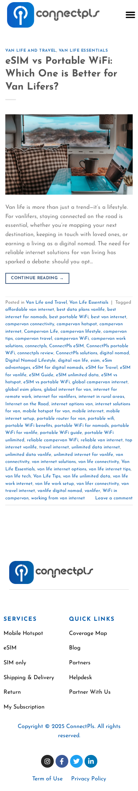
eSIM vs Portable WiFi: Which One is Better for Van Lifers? (61, 74)
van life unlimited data (86, 476)
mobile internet (88, 411)
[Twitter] (76, 761)
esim (95, 360)
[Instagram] (47, 761)
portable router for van (61, 418)
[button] (130, 15)
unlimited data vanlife (28, 454)
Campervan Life (41, 331)
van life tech (18, 476)
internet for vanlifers (55, 396)
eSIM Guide (41, 375)
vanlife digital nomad (60, 490)
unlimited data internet (95, 447)
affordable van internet (29, 309)
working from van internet (58, 498)
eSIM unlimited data (77, 375)
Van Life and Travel (30, 51)
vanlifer (92, 490)
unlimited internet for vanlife (83, 454)
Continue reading (37, 278)
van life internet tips (110, 469)
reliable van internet (102, 440)
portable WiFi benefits (28, 425)
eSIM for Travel (101, 367)
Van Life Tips (47, 476)
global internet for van (67, 389)
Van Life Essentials (83, 51)
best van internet (108, 317)
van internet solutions (54, 461)
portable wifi (101, 418)
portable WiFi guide (61, 432)
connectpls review (35, 353)
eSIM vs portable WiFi (46, 382)
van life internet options (61, 469)
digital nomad (114, 353)
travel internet (54, 447)
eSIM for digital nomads (58, 367)
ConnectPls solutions (76, 353)
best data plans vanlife (81, 309)
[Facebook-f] (62, 761)
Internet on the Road (27, 404)
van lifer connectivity (97, 483)
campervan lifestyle (81, 331)
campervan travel (33, 338)
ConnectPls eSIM (66, 346)
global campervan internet (100, 382)
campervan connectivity (29, 324)
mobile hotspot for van (46, 411)
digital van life (73, 360)
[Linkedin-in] (91, 761)
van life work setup (54, 483)
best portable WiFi (68, 317)
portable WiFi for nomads (81, 425)
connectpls (36, 346)
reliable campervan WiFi (52, 440)
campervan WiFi (71, 338)
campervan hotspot (77, 324)
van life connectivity (98, 461)
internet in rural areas (101, 396)
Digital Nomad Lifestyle (30, 360)
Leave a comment (114, 498)
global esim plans (23, 389)
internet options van (72, 404)
